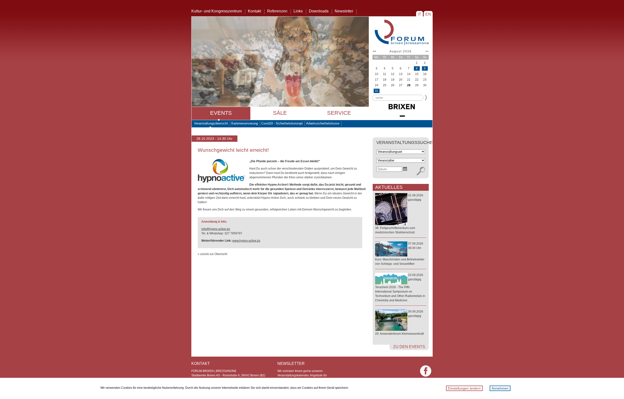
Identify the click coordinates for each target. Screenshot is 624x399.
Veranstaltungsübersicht (211, 123)
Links (298, 11)
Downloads (319, 11)
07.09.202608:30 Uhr (399, 254)
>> (427, 51)
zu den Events (409, 347)
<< (374, 51)
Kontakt (254, 11)
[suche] (421, 171)
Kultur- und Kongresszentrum (216, 11)
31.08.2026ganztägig (399, 214)
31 (376, 91)
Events (221, 113)
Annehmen (500, 388)
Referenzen (277, 11)
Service (339, 113)
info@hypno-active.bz (215, 229)
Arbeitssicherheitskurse (322, 123)
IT (419, 14)
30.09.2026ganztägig (399, 322)
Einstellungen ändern (464, 388)
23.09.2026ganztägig (400, 287)
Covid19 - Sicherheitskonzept (282, 123)
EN (428, 14)
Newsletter (344, 11)
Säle (280, 113)
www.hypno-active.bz (246, 240)
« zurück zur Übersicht (212, 254)
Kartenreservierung (244, 123)
